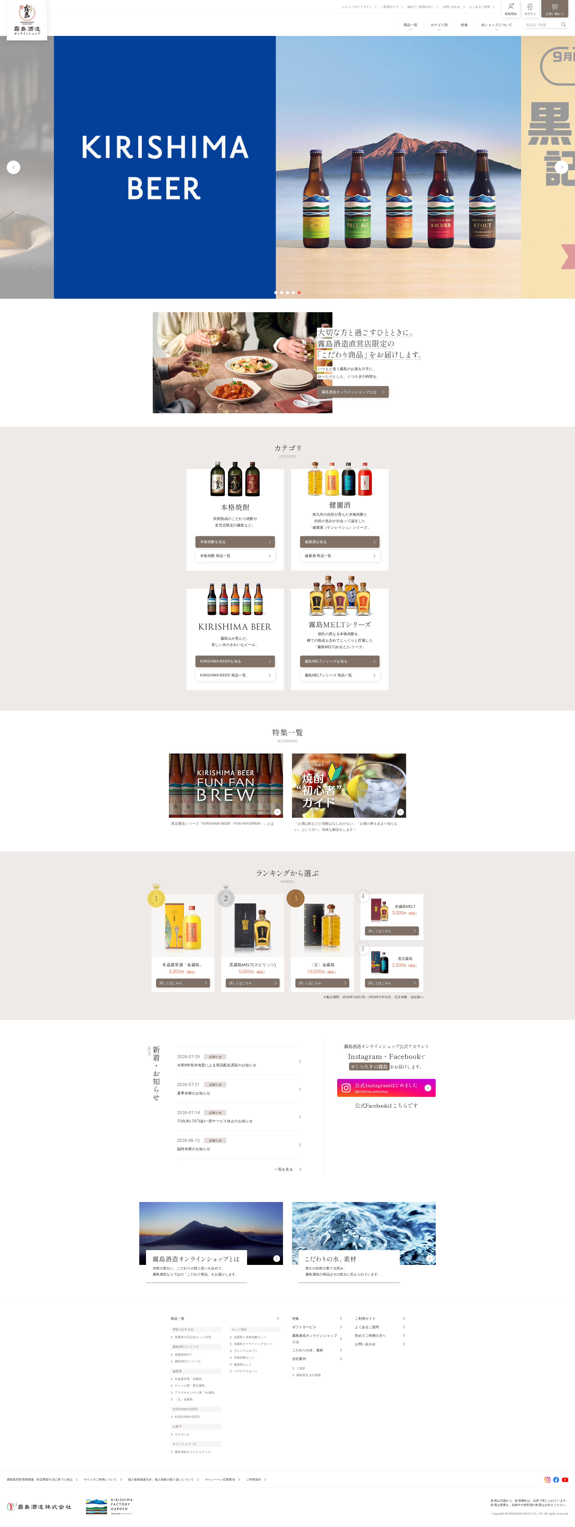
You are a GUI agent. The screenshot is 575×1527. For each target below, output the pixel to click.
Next (561, 167)
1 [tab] (275, 292)
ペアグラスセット (246, 1371)
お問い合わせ (452, 7)
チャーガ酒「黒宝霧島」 (191, 1385)
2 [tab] (281, 292)
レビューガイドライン (357, 7)
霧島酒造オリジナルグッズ (193, 1452)
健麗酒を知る (316, 542)
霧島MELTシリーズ (188, 1361)
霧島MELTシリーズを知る (326, 661)
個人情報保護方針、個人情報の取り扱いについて (161, 1479)
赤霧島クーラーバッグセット (253, 1344)
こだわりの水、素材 (307, 1350)
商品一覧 (410, 25)
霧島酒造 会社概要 (308, 1375)
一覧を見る (283, 1169)
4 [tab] (293, 292)
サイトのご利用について (100, 1479)
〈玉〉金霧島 (184, 1399)
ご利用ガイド (390, 7)
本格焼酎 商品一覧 (215, 556)
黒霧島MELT (183, 1354)
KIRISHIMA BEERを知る (220, 661)
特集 (464, 25)
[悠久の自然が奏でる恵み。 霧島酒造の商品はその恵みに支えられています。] (364, 1233)
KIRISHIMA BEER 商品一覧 (223, 675)
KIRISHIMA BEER (187, 1417)
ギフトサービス (304, 1327)
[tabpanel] (287, 167)
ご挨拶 (300, 1368)
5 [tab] (299, 292)
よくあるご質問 (479, 7)
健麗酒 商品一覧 (318, 556)
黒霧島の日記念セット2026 (193, 1337)
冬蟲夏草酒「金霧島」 (190, 1379)
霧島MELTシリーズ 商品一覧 (328, 675)
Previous (13, 167)
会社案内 (299, 1359)
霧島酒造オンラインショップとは (349, 392)
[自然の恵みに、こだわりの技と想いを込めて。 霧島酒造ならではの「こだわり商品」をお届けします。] (211, 1233)
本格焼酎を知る (213, 542)
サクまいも (182, 1434)
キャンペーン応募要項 (220, 1479)
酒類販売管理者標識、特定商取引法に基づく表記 (40, 1479)
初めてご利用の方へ (420, 7)
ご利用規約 (253, 1479)
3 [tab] (287, 292)
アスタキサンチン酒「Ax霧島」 (196, 1392)
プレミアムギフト (246, 1350)
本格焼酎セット (244, 1357)
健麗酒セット (243, 1364)
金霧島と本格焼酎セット (250, 1337)
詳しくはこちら (171, 983)
